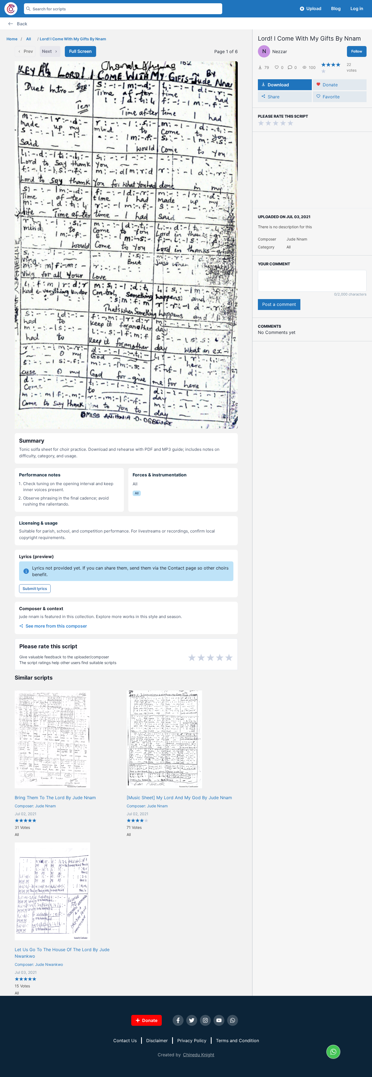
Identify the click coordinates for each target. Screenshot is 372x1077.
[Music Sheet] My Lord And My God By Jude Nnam (179, 797)
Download (278, 84)
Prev (28, 51)
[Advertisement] (312, 170)
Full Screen (80, 51)
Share (273, 96)
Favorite (331, 96)
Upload (313, 8)
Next (47, 51)
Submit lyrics (35, 588)
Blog (336, 8)
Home (12, 38)
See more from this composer (56, 626)
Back (22, 23)
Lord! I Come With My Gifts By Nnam (73, 38)
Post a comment (279, 304)
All (28, 38)
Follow (356, 51)
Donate (330, 84)
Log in (356, 8)
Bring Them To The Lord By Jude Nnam (55, 797)
